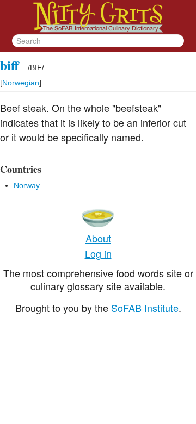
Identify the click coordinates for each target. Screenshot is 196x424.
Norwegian (20, 82)
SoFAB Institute (145, 308)
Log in (98, 253)
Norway (27, 185)
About (98, 238)
